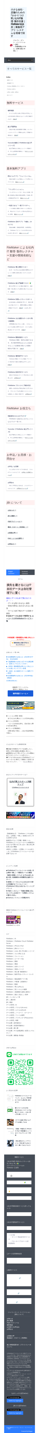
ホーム (20, 579)
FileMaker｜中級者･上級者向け (16, 982)
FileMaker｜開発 (12, 961)
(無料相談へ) (15, 1245)
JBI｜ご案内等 (11, 1000)
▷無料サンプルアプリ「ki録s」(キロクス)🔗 (18, 1292)
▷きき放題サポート (15, 1198)
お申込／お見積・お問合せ (13, 92)
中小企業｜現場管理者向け (15, 1026)
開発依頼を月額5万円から (20, 643)
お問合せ (10, 1329)
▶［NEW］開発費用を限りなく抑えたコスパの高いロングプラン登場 (20, 667)
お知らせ (10, 1319)
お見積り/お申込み (13, 1327)
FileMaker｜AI (11, 939)
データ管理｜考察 (12, 1020)
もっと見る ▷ (28, 761)
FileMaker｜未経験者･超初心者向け (18, 992)
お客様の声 (10, 1336)
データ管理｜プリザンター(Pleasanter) (19, 1018)
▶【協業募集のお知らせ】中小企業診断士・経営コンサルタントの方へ (20, 663)
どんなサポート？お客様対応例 (16, 744)
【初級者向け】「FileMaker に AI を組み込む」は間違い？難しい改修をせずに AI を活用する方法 (20, 835)
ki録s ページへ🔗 (24, 233)
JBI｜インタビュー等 (13, 997)
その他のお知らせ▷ (11, 680)
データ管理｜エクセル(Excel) (16, 1010)
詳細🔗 (15, 119)
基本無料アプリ (10, 83)
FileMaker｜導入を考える (15, 987)
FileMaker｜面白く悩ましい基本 (17, 994)
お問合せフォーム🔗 (22, 488)
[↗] (12, 510)
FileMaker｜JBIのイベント (15, 948)
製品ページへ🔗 (19, 182)
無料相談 (10, 1325)
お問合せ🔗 (17, 378)
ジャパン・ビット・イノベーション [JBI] (19, 1428)
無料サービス (10, 80)
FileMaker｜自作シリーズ (15, 966)
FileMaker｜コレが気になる (15, 954)
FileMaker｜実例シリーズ (15, 969)
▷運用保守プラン (14, 1228)
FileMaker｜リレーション (15, 956)
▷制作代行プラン (14, 1214)
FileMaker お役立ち (11, 89)
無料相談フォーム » (20, 693)
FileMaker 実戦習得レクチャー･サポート (16, 86)
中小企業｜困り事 (12, 1028)
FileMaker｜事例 (12, 964)
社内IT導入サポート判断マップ (20, 784)
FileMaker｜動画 (12, 984)
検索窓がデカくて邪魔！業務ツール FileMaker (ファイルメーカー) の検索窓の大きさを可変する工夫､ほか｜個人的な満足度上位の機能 (20, 843)
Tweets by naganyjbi (15, 1400)
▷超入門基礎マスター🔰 (17, 1182)
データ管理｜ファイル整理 (15, 1015)
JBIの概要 (10, 1321)
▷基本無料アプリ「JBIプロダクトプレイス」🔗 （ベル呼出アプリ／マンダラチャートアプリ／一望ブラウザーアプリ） (19, 1280)
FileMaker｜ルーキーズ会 (15, 959)
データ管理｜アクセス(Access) (16, 1007)
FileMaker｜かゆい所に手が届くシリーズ (20, 951)
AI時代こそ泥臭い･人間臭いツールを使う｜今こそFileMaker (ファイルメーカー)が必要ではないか (20, 851)
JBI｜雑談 (9, 1002)
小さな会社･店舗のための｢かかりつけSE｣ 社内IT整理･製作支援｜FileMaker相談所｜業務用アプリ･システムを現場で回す (18, 22)
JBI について (9, 95)
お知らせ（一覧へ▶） (13, 652)
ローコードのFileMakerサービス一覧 (20, 618)
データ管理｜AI (11, 1005)
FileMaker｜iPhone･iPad (14, 946)
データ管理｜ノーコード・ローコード (19, 1013)
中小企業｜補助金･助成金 (15, 1035)
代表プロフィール (13, 1323)
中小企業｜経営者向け (13, 1023)
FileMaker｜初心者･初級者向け (16, 972)
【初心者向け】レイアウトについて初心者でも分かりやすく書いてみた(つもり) (23, 1143)
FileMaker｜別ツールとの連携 (16, 989)
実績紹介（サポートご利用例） (17, 1338)
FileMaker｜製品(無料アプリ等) (17, 979)
